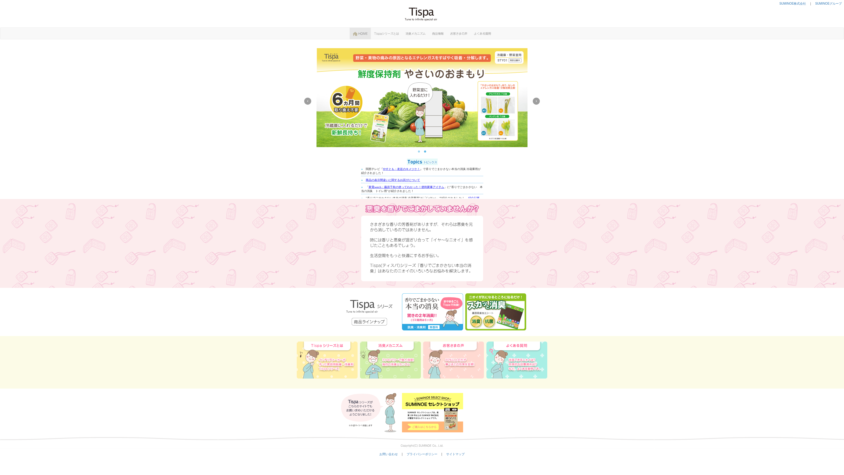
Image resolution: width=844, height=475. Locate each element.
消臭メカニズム (416, 33)
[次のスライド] (536, 101)
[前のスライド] (307, 101)
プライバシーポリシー (422, 454)
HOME (362, 33)
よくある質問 (482, 33)
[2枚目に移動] (425, 151)
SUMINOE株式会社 (792, 3)
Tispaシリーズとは (386, 33)
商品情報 (438, 33)
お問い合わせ (388, 454)
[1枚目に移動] (419, 151)
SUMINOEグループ (828, 3)
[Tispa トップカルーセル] (422, 101)
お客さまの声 (458, 33)
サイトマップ (455, 454)
